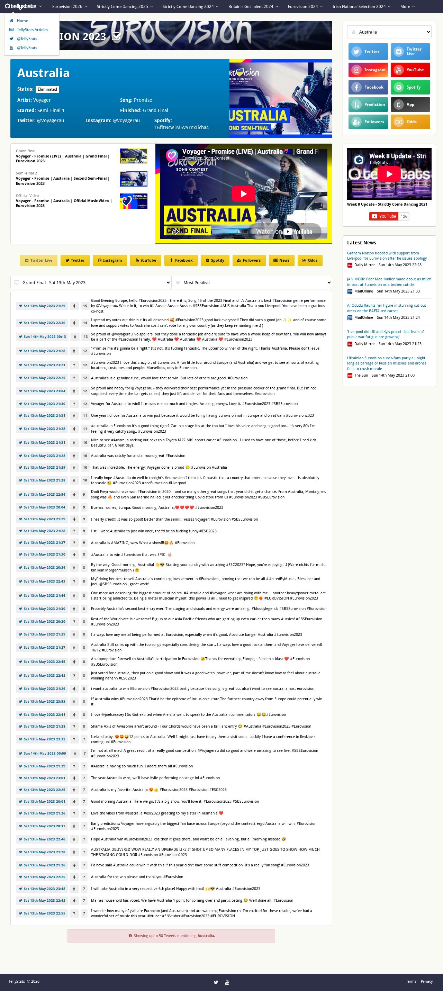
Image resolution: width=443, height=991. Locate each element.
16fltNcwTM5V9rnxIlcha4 (181, 127)
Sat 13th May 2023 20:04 (44, 507)
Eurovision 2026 (67, 6)
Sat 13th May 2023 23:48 (44, 889)
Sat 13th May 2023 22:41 (44, 715)
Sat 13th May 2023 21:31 (44, 415)
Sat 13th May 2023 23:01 (44, 778)
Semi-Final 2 (63, 178)
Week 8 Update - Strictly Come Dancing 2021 (387, 204)
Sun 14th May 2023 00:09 (44, 753)
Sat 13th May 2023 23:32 (44, 739)
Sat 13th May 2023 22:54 (44, 494)
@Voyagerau (50, 120)
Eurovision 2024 (303, 6)
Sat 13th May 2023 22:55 (44, 913)
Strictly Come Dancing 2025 (123, 6)
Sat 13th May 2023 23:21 (44, 365)
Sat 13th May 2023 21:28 (44, 351)
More (405, 6)
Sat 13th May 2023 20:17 (44, 826)
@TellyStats (26, 38)
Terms (411, 981)
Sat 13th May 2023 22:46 (44, 839)
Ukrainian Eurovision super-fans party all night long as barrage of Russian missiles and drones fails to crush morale (386, 363)
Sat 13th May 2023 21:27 (44, 542)
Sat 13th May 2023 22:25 (44, 378)
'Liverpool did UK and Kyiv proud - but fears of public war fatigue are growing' (385, 334)
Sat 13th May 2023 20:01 (44, 801)
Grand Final (63, 156)
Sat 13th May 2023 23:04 (44, 391)
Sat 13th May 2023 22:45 (44, 662)
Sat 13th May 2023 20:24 (44, 567)
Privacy (427, 981)
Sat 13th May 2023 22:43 (44, 581)
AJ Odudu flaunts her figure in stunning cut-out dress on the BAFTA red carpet (386, 308)
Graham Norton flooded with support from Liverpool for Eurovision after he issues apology (387, 256)
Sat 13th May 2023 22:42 (44, 675)
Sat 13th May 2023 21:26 (44, 689)
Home (22, 20)
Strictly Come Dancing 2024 (189, 6)
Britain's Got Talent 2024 (251, 6)
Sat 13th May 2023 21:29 (44, 306)
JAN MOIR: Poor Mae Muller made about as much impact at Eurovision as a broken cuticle (389, 282)
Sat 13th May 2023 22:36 (44, 323)
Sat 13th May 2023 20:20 (44, 621)
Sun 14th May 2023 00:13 (44, 337)
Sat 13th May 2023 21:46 (44, 595)
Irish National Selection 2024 (360, 6)
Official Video (64, 200)
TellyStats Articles (32, 29)
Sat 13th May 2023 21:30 (44, 404)
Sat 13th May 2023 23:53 (44, 701)
